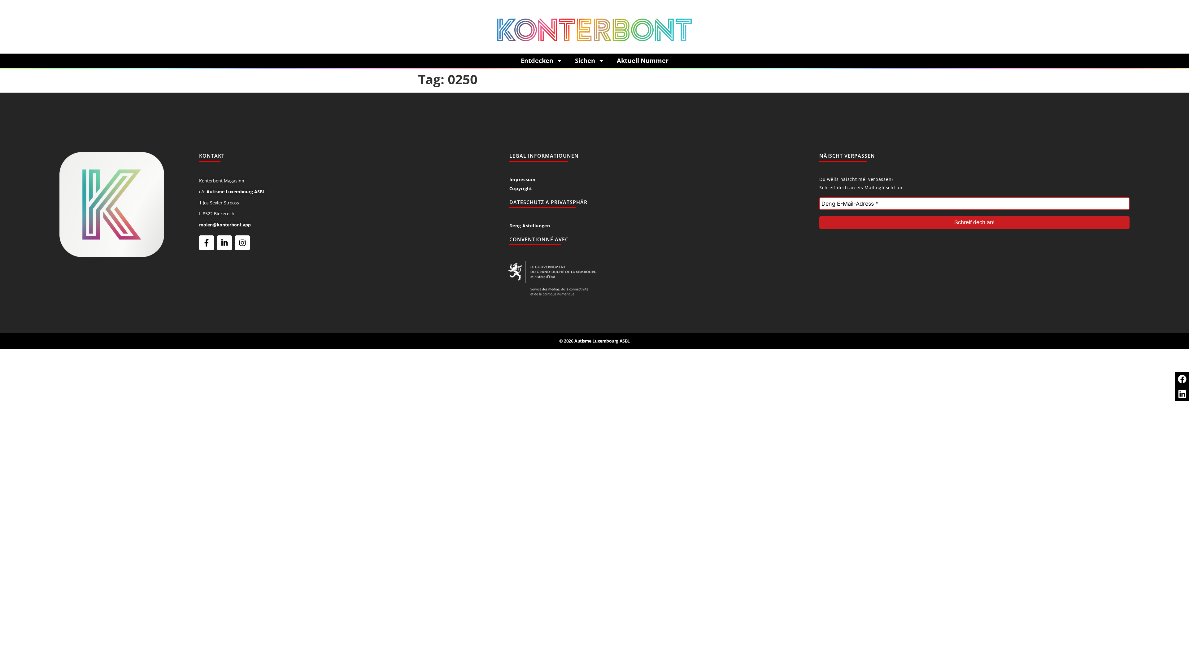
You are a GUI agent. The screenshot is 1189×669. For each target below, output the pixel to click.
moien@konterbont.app (225, 225)
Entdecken (537, 60)
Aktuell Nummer (643, 60)
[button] (1182, 379)
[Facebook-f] (206, 242)
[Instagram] (242, 242)
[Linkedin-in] (224, 242)
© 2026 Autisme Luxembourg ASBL (594, 341)
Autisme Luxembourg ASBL (236, 192)
